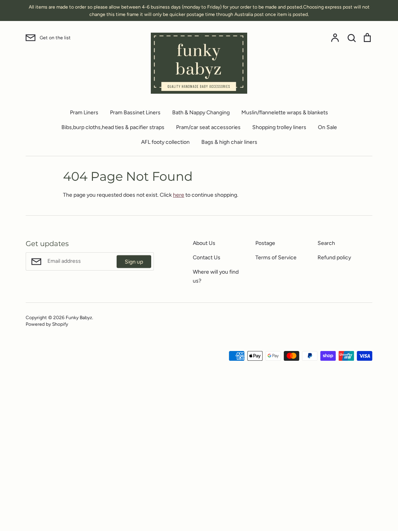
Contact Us (206, 257)
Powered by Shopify (47, 324)
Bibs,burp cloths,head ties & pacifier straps (112, 127)
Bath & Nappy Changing (201, 112)
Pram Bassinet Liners (135, 112)
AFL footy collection (165, 142)
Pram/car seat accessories (208, 127)
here (178, 195)
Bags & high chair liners (229, 142)
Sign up (134, 261)
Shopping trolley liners (279, 127)
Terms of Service (276, 257)
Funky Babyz (79, 317)
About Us (204, 243)
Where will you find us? (216, 276)
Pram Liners (84, 112)
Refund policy (334, 257)
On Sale (327, 127)
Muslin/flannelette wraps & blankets (284, 112)
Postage (265, 243)
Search (326, 243)
